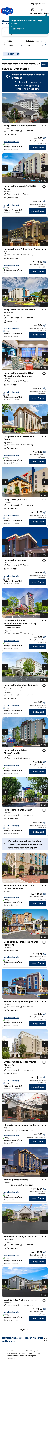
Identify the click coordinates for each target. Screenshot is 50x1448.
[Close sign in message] (47, 17)
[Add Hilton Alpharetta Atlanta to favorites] (44, 1180)
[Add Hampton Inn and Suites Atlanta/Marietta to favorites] (44, 751)
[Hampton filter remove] (17, 54)
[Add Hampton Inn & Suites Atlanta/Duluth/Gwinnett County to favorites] (44, 621)
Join (40, 13)
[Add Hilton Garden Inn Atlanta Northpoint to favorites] (44, 1126)
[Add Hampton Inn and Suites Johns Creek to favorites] (44, 250)
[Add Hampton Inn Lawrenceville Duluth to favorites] (44, 686)
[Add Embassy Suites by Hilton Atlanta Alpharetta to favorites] (44, 1062)
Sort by (9, 41)
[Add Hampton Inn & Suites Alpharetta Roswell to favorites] (44, 187)
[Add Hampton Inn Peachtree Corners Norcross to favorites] (44, 310)
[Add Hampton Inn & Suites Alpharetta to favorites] (44, 126)
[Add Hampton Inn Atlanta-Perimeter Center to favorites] (44, 437)
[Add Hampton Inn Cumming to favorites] (44, 500)
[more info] (44, 138)
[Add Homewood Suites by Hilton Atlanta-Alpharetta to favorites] (44, 1237)
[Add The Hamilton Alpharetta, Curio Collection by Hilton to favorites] (44, 886)
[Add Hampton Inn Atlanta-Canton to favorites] (44, 810)
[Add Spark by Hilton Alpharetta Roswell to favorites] (44, 1300)
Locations (6, 21)
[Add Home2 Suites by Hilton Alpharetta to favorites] (44, 1002)
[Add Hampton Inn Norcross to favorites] (44, 561)
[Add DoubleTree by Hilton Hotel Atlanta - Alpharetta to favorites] (44, 942)
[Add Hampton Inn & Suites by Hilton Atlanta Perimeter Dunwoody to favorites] (44, 374)
